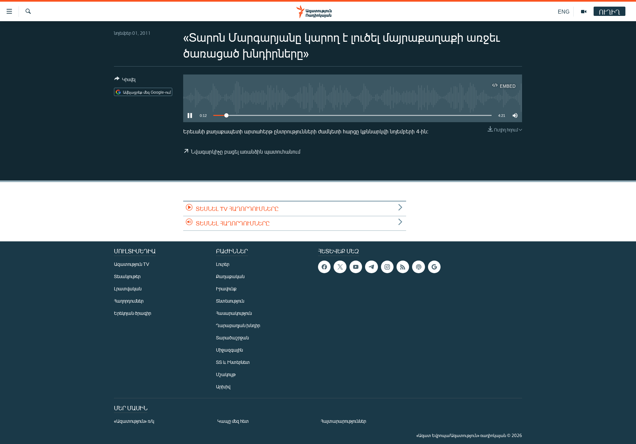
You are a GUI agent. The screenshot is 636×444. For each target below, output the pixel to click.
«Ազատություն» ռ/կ (134, 421)
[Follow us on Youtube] (355, 267)
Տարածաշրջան (232, 337)
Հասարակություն (234, 313)
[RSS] (403, 267)
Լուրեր (222, 264)
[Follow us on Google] (434, 267)
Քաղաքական (230, 276)
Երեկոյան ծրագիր (132, 313)
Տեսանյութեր (127, 276)
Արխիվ (223, 386)
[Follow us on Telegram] (371, 267)
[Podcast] (418, 267)
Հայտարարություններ (343, 421)
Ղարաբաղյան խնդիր (238, 325)
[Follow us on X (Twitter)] (340, 267)
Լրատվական (127, 288)
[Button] (124, 80)
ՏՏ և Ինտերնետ (233, 362)
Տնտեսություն (230, 301)
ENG (563, 11)
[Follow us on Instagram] (387, 267)
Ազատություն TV (131, 264)
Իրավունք (226, 288)
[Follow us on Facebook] (324, 267)
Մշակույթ (226, 374)
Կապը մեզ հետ (233, 421)
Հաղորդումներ (128, 301)
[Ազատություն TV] (584, 12)
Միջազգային (229, 350)
